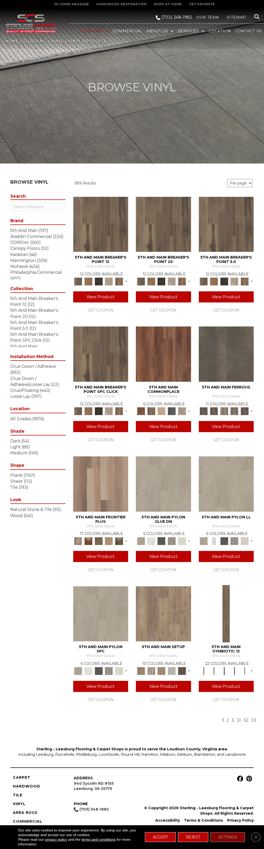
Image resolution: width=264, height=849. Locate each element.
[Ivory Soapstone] (182, 541)
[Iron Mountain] (98, 281)
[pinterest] (248, 779)
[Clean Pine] (171, 670)
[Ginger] (161, 411)
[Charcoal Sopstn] (161, 541)
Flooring (34, 41)
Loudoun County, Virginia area (197, 749)
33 (253, 720)
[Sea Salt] (182, 411)
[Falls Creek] (100, 224)
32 (246, 720)
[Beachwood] (214, 670)
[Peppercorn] (171, 411)
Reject (193, 837)
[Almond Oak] (100, 483)
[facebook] (239, 779)
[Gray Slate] (171, 541)
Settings (227, 837)
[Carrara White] (151, 541)
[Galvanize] (234, 411)
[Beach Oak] (151, 670)
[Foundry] (224, 411)
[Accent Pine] (163, 613)
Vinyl (57, 41)
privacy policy (56, 839)
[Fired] (226, 354)
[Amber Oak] (88, 541)
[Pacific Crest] (119, 281)
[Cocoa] (151, 411)
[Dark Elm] (182, 670)
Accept (160, 837)
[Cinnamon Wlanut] (119, 541)
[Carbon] (234, 670)
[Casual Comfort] (98, 541)
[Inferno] (244, 411)
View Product (100, 296)
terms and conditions (98, 839)
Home (12, 41)
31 (239, 720)
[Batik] (226, 613)
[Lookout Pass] (109, 281)
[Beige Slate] (163, 483)
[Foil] (214, 411)
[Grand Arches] (88, 281)
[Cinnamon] (163, 354)
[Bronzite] (224, 670)
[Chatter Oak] (161, 670)
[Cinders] (244, 670)
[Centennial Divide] (109, 541)
